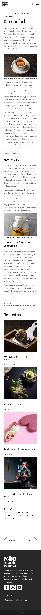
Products (8, 17)
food (21, 515)
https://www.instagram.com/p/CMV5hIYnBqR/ (25, 78)
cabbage (8, 513)
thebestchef (10, 13)
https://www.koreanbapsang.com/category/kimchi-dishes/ (19, 309)
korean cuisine (11, 518)
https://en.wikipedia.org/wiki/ (11, 304)
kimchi (28, 515)
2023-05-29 (23, 13)
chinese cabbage (22, 513)
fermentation (10, 515)
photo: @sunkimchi (9, 78)
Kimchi (21, 304)
